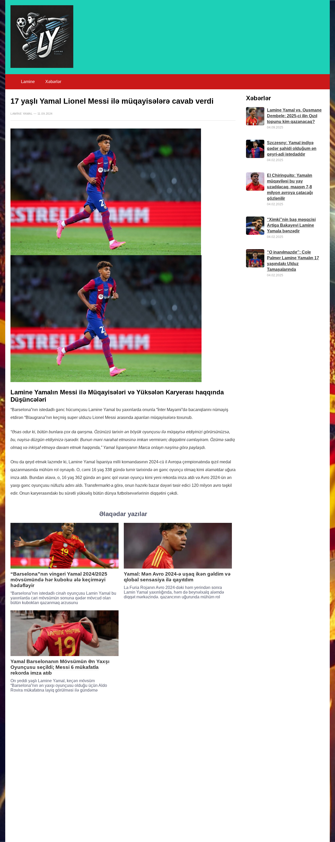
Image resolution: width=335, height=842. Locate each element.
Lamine (28, 81)
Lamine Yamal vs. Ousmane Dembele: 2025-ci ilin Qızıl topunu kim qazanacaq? (294, 116)
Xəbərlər (53, 81)
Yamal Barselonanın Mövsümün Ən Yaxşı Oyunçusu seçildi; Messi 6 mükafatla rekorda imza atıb (59, 667)
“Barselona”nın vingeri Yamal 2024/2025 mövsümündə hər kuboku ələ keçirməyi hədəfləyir (58, 579)
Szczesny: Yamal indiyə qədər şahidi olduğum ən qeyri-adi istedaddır (291, 148)
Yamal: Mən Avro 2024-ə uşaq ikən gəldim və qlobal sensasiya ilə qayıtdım (177, 576)
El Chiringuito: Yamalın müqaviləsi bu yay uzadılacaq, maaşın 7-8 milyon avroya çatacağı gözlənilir (290, 187)
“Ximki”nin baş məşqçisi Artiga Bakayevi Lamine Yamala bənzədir (291, 225)
